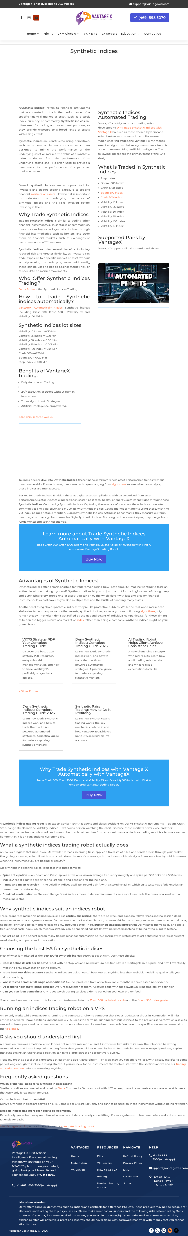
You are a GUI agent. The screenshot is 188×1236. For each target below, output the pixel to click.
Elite (100, 1156)
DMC (126, 1169)
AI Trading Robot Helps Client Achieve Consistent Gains (145, 642)
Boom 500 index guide (153, 1000)
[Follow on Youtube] (36, 18)
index (80, 620)
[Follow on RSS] (170, 1230)
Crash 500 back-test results (108, 1000)
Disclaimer (130, 1176)
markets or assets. (43, 194)
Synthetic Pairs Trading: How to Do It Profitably (93, 709)
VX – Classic (66, 33)
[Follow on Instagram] (29, 18)
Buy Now (94, 559)
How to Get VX (107, 1169)
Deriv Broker (27, 289)
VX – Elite (90, 33)
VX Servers (109, 33)
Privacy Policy (132, 1162)
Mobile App (79, 1162)
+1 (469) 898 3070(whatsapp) (37, 1185)
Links (127, 1183)
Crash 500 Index (111, 197)
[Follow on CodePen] (176, 1230)
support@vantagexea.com (151, 4)
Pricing (48, 33)
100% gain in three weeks (36, 417)
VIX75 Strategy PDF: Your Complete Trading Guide (38, 642)
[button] (133, 283)
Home (31, 33)
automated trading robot (77, 1126)
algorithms (119, 484)
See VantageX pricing (14, 1126)
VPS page (11, 1028)
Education (128, 33)
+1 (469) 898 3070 (150, 17)
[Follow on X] (157, 1230)
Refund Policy (132, 1156)
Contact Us (152, 33)
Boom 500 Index (112, 192)
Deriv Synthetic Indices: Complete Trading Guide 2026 (91, 642)
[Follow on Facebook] (22, 18)
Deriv (61, 1088)
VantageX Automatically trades (41, 307)
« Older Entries (28, 691)
